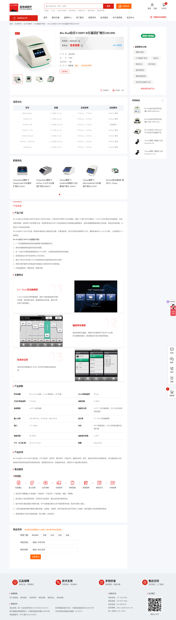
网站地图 (60, 598)
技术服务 (104, 18)
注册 (155, 8)
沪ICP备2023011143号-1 (28, 615)
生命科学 (18, 24)
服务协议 (51, 598)
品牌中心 (68, 18)
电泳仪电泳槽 (61, 11)
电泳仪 (155, 58)
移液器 (46, 11)
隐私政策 (42, 598)
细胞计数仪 (91, 11)
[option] (34, 51)
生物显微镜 (72, 11)
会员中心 (130, 18)
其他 (67, 535)
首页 (45, 18)
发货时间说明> (86, 65)
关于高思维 (117, 18)
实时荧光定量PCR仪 (143, 82)
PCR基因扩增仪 (39, 24)
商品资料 (35, 535)
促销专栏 (92, 18)
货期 (44, 535)
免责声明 (32, 598)
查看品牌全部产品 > (148, 89)
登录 (149, 8)
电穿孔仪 (139, 64)
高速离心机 (81, 11)
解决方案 (56, 18)
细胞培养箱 (100, 11)
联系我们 (23, 598)
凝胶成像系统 (141, 76)
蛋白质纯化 (140, 70)
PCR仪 (53, 11)
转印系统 (151, 64)
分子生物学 (27, 24)
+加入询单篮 (117, 45)
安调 (60, 535)
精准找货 (126, 6)
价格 (52, 535)
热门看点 (80, 18)
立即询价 (64, 71)
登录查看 (75, 45)
